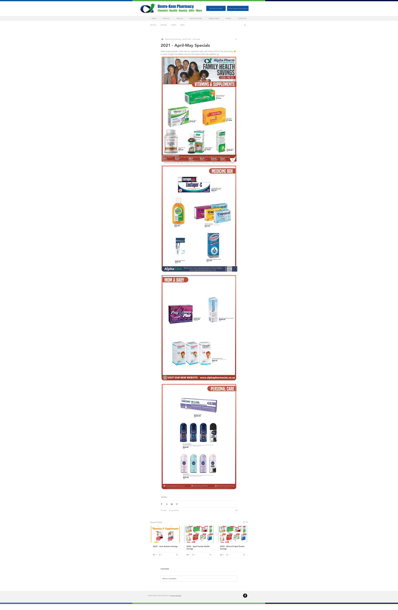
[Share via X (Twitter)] (167, 504)
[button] (238, 8)
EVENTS (173, 25)
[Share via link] (177, 504)
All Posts (153, 25)
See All (245, 522)
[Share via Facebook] (162, 504)
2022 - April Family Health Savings (198, 547)
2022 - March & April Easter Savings (232, 547)
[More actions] (236, 39)
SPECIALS (163, 25)
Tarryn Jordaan (176, 596)
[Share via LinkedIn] (172, 504)
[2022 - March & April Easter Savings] (233, 534)
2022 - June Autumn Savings (165, 546)
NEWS (182, 25)
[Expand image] (199, 110)
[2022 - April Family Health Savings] (199, 534)
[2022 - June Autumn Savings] (165, 534)
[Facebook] (245, 596)
